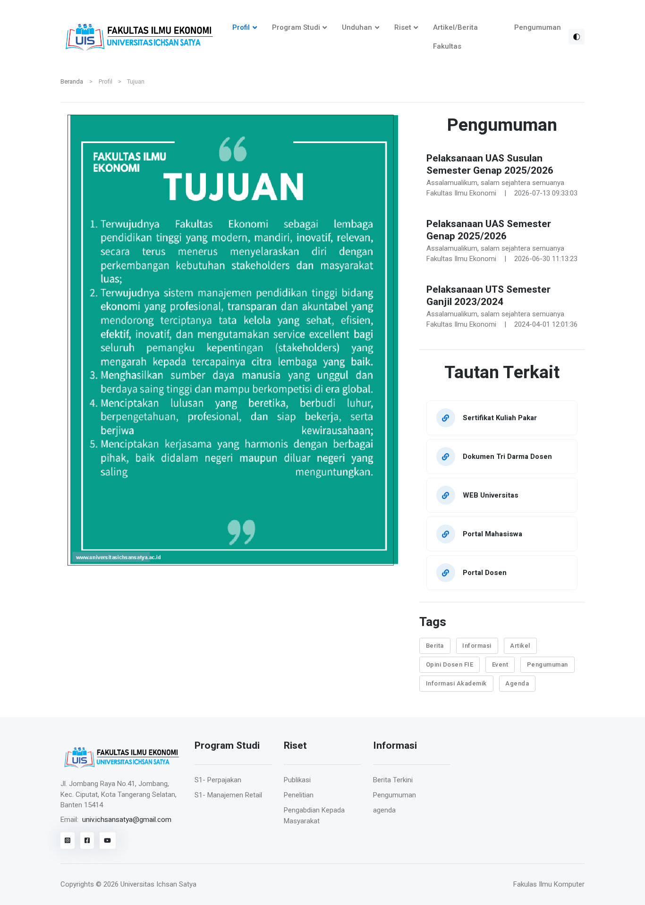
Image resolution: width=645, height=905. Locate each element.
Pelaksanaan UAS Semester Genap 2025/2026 (488, 230)
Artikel (520, 645)
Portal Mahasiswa (492, 533)
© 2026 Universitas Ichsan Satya (146, 884)
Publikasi (297, 780)
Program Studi (296, 27)
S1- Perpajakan (218, 780)
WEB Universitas (490, 495)
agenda (384, 810)
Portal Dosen (485, 572)
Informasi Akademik (456, 683)
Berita (435, 645)
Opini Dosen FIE (450, 664)
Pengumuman (537, 27)
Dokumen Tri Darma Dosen (507, 456)
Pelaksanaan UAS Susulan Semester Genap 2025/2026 (489, 164)
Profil (241, 27)
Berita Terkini (393, 780)
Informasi (477, 645)
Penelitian (299, 795)
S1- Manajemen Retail (228, 795)
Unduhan (357, 27)
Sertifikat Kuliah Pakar (500, 417)
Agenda (517, 683)
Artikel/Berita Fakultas (455, 37)
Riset (402, 27)
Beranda (71, 81)
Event (500, 664)
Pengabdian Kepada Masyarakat (314, 815)
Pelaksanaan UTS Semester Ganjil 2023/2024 (488, 295)
